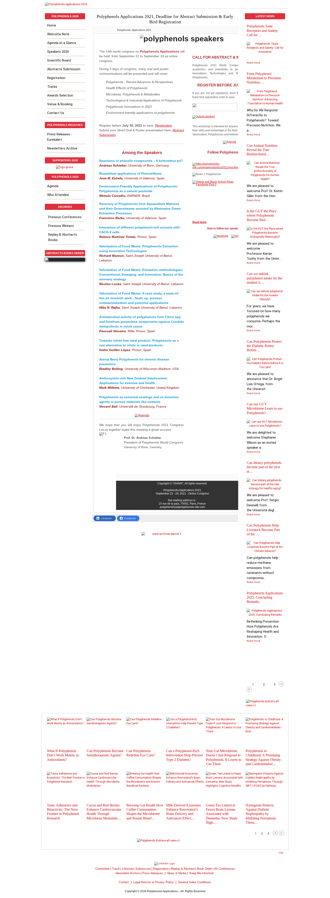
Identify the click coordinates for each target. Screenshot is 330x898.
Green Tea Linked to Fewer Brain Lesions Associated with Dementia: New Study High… (222, 813)
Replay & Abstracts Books (62, 237)
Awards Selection (60, 95)
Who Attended (58, 195)
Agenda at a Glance (61, 43)
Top (281, 853)
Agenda (52, 186)
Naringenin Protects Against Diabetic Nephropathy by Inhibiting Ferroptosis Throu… (261, 813)
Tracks (52, 87)
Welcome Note (58, 34)
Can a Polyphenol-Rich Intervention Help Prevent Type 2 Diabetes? (184, 755)
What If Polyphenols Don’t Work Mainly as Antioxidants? (63, 755)
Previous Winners (61, 226)
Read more (253, 62)
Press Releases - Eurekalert (59, 137)
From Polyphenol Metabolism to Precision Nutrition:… (264, 78)
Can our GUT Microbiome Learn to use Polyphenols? (264, 408)
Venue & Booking (60, 104)
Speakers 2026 (58, 52)
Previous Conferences (64, 217)
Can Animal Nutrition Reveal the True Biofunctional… (262, 150)
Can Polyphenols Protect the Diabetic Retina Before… (264, 346)
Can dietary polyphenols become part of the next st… (264, 467)
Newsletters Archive (62, 148)
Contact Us (55, 113)
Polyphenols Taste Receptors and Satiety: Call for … (262, 30)
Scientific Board (59, 60)
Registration (163, 125)
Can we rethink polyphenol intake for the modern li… (264, 278)
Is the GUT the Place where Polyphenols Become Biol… (262, 215)
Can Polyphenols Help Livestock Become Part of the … (263, 529)
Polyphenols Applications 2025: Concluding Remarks (265, 597)
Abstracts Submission (63, 69)
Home (51, 25)
